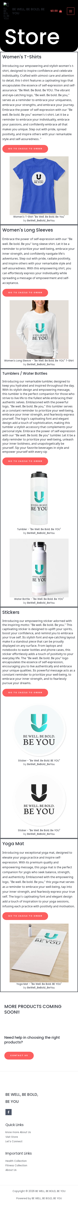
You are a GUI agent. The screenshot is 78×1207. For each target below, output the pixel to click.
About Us (11, 1170)
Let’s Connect (13, 1141)
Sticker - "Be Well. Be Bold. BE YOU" (39, 760)
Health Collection (16, 1161)
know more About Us (18, 1132)
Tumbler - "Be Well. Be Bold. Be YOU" (39, 529)
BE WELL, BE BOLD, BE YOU (28, 11)
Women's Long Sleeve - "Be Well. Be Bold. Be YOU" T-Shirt (39, 360)
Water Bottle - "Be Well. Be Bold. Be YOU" (39, 599)
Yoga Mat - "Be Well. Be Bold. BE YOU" (39, 984)
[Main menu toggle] (70, 11)
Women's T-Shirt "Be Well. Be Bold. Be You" (39, 217)
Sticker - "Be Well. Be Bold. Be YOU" (39, 830)
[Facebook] (8, 1112)
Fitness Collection (16, 1165)
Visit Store (11, 1137)
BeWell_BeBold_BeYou (41, 220)
